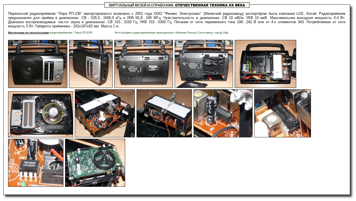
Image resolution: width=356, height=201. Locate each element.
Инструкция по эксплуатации (28, 32)
